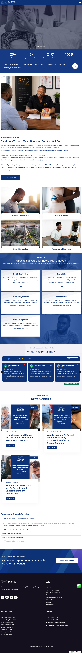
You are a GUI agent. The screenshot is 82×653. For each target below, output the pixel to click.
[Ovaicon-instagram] (16, 597)
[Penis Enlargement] (20, 332)
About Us (48, 587)
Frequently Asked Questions (54, 597)
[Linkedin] (2, 597)
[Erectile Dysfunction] (20, 286)
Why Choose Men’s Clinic (53, 592)
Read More (41, 39)
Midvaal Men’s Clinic (7, 634)
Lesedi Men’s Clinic (6, 629)
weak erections (63, 150)
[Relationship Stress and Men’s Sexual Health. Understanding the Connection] (20, 468)
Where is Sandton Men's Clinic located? (16, 530)
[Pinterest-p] (11, 597)
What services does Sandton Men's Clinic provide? (19, 518)
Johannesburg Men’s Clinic (8, 620)
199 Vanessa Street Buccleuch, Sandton (18, 155)
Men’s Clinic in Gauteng (52, 590)
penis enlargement (30, 150)
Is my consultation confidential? (14, 537)
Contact (48, 595)
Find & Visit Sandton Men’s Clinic (10, 617)
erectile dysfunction (18, 150)
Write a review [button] (72, 359)
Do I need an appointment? (12, 533)
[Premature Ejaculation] (20, 309)
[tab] (37, 46)
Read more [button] (7, 379)
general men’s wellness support (35, 525)
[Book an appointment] (75, 66)
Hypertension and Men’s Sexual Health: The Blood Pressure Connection (19, 438)
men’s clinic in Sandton (7, 147)
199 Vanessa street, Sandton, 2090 (58, 625)
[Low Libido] (61, 286)
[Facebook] (7, 597)
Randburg (60, 165)
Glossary (48, 602)
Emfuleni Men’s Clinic (7, 627)
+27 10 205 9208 (53, 617)
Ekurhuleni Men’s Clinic (7, 624)
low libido (39, 150)
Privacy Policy (50, 604)
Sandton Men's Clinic (12, 431)
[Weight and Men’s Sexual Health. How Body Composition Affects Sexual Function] (61, 418)
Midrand (47, 165)
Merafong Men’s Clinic (7, 632)
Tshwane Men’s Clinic (7, 622)
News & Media (50, 599)
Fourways (53, 165)
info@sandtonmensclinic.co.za (56, 622)
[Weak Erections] (61, 309)
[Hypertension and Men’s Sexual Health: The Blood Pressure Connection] (20, 418)
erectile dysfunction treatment (68, 523)
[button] (80, 372)
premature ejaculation (49, 150)
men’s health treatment (49, 145)
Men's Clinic (34, 407)
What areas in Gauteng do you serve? (15, 541)
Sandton (41, 165)
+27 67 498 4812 (53, 620)
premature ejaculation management (12, 525)
